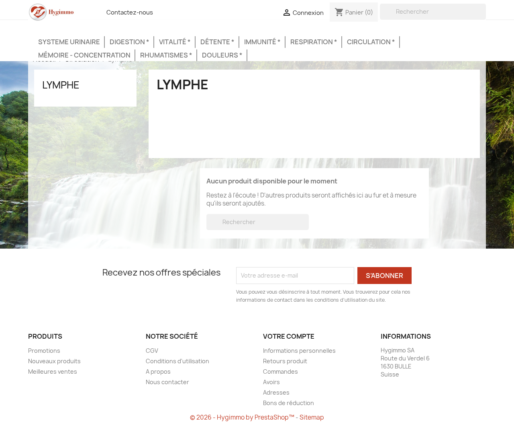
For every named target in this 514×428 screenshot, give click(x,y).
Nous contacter (167, 382)
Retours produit (285, 361)
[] (482, 17)
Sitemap (312, 417)
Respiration (312, 41)
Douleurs (220, 55)
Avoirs (271, 382)
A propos (158, 371)
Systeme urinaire (69, 41)
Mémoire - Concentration (84, 55)
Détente (215, 41)
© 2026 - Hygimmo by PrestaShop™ (243, 417)
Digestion (128, 41)
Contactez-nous (129, 12)
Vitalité (173, 41)
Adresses (276, 392)
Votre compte (288, 336)
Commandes (280, 371)
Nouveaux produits (54, 361)
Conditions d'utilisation (177, 361)
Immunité (260, 41)
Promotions (44, 350)
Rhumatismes (164, 55)
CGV (152, 350)
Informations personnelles (299, 350)
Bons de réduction (288, 403)
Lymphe (61, 85)
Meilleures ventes (52, 371)
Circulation (369, 41)
